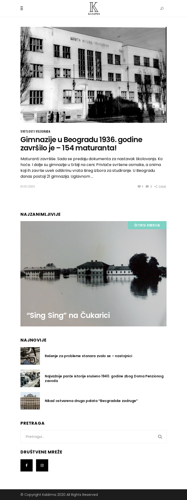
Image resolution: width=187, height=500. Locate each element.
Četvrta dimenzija (147, 225)
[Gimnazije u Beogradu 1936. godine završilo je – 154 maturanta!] (93, 75)
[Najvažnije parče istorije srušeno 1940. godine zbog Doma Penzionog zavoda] (30, 378)
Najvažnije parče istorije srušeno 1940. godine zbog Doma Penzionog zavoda (104, 378)
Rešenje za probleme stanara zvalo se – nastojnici (88, 355)
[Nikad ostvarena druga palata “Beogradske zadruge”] (30, 401)
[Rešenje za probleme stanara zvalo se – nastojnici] (30, 356)
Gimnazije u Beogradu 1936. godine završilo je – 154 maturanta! (81, 143)
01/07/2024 (27, 186)
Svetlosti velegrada (35, 131)
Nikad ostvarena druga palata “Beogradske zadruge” (91, 400)
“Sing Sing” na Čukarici (68, 315)
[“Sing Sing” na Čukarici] (93, 274)
